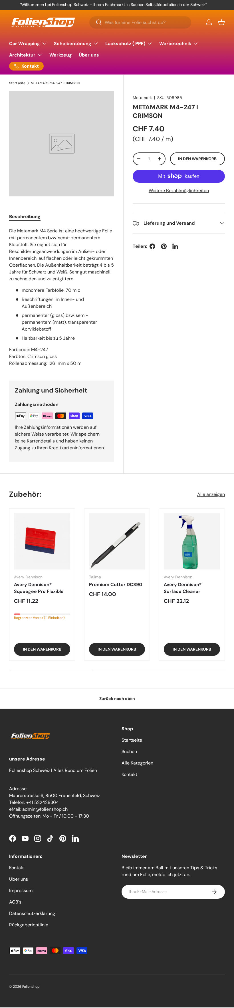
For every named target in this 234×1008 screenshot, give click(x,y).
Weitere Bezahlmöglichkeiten (179, 191)
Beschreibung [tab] (25, 217)
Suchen (129, 752)
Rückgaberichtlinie (28, 925)
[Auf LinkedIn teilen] (175, 246)
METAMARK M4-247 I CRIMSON (55, 83)
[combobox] (140, 22)
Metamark (142, 97)
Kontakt (129, 774)
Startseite (17, 83)
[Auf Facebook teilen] (152, 246)
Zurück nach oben (117, 698)
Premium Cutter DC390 (115, 585)
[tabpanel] (61, 297)
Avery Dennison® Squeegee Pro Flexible (39, 588)
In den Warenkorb (197, 158)
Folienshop (31, 986)
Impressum (21, 891)
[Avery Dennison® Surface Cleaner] (192, 541)
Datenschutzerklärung (32, 913)
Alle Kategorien (137, 763)
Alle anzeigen (211, 494)
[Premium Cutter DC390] (117, 541)
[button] (221, 22)
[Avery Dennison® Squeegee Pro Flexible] (42, 541)
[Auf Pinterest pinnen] (164, 246)
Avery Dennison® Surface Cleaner (182, 588)
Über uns (89, 55)
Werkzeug (60, 55)
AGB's (15, 902)
